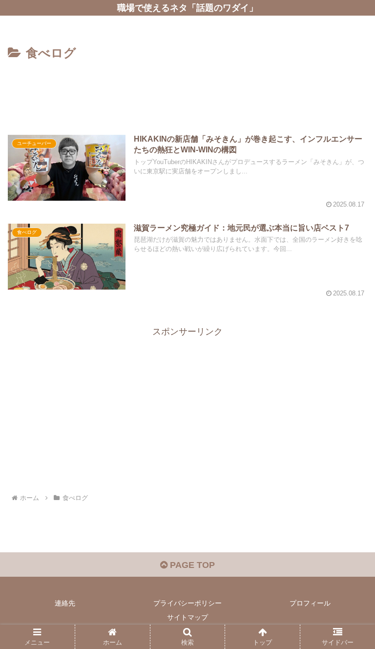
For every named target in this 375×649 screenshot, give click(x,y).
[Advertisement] (187, 91)
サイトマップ (187, 617)
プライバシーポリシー (187, 603)
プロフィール (310, 603)
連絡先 (65, 603)
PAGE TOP (191, 565)
